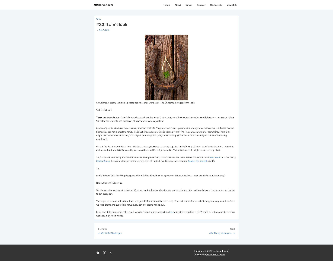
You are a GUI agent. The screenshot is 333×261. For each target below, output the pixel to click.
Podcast (201, 5)
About (178, 5)
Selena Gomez (103, 161)
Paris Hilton (215, 157)
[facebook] (97, 253)
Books (189, 5)
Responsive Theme (215, 254)
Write (98, 19)
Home (167, 5)
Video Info (232, 5)
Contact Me (216, 5)
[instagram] (110, 253)
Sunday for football (197, 161)
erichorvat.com (103, 5)
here (171, 212)
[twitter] (104, 253)
